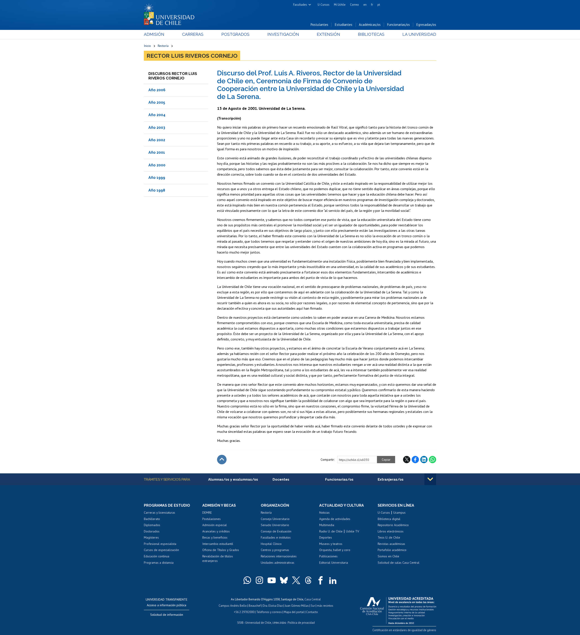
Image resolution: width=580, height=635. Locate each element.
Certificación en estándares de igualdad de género (404, 630)
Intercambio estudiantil (217, 544)
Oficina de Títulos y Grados (220, 550)
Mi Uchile (340, 5)
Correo (354, 5)
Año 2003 (156, 127)
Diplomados (152, 525)
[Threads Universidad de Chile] (308, 580)
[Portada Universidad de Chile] (171, 13)
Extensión (328, 34)
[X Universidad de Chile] (296, 580)
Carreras (192, 34)
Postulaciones (211, 519)
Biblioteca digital (389, 519)
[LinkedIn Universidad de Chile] (332, 580)
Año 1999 (156, 177)
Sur (313, 606)
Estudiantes (343, 24)
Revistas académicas (391, 544)
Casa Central (312, 599)
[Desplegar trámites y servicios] (430, 479)
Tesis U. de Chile (389, 537)
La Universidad (419, 34)
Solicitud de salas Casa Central (398, 563)
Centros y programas (275, 550)
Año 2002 (156, 140)
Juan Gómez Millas (297, 606)
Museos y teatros (330, 544)
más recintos (325, 606)
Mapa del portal (294, 612)
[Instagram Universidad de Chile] (259, 580)
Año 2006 (156, 90)
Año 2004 (156, 115)
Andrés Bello (238, 606)
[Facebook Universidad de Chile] (320, 580)
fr (372, 5)
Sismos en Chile (388, 556)
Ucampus (399, 512)
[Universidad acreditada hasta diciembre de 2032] (398, 609)
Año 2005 (156, 102)
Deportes (325, 537)
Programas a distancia (159, 563)
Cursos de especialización (161, 550)
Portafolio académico (392, 550)
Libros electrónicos (391, 531)
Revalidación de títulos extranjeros (217, 558)
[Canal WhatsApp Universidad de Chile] (247, 580)
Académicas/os (370, 24)
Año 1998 (156, 190)
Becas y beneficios (214, 537)
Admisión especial (214, 525)
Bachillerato (152, 519)
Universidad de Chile (258, 623)
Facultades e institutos (276, 537)
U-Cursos (323, 5)
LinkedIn (424, 459)
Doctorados (152, 531)
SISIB (240, 623)
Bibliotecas (371, 34)
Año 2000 (156, 165)
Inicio (147, 46)
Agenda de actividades (334, 519)
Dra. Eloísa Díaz (273, 606)
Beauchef (255, 606)
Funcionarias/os (398, 24)
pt (378, 5)
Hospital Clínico (271, 544)
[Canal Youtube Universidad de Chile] (271, 580)
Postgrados (235, 34)
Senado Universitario (275, 525)
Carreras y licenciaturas (159, 512)
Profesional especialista (160, 544)
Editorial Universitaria (333, 563)
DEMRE (207, 512)
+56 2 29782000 (244, 612)
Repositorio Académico (393, 525)
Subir (222, 459)
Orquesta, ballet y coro (334, 550)
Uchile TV (352, 531)
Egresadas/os (426, 24)
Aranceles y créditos (216, 531)
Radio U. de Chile (331, 531)
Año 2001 (156, 152)
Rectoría (163, 46)
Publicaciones (328, 556)
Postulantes (319, 24)
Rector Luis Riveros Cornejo (192, 55)
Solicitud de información (166, 615)
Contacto (312, 612)
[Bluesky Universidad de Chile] (284, 580)
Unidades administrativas (277, 563)
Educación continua (156, 556)
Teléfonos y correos (269, 612)
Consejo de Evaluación (276, 531)
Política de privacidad (301, 623)
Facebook (415, 459)
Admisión (154, 34)
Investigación (283, 34)
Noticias (324, 512)
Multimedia (326, 525)
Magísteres (151, 537)
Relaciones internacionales (279, 556)
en (365, 5)
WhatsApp (432, 459)
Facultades (300, 5)
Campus (224, 606)
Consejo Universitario (275, 519)
